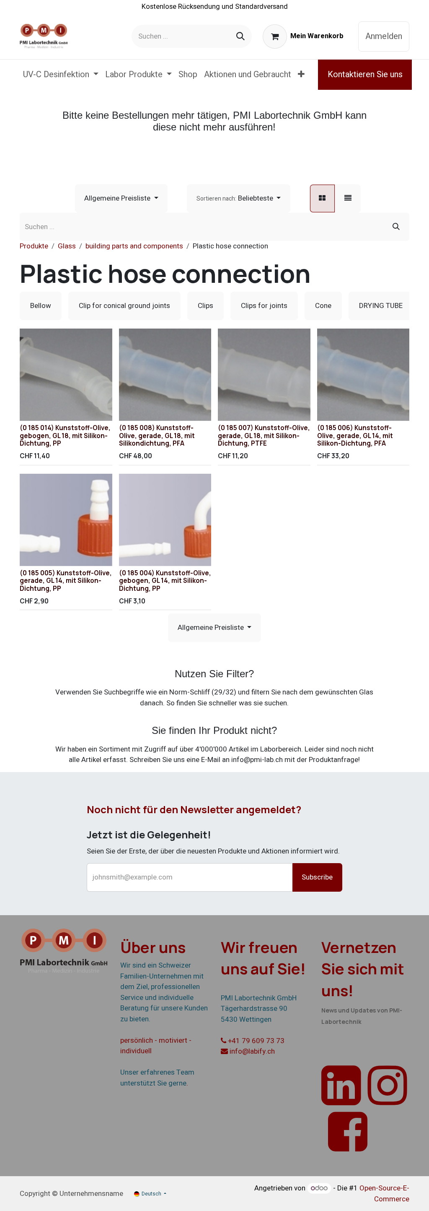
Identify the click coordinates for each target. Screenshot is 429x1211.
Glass (67, 246)
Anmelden (383, 36)
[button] (238, 198)
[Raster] (322, 198)
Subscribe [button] (317, 877)
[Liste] (348, 198)
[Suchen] (240, 36)
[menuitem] (61, 74)
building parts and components (134, 246)
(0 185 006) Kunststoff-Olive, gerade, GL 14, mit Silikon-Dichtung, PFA (355, 435)
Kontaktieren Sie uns (365, 74)
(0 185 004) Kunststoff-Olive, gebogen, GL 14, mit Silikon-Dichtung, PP (165, 580)
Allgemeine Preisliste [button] (118, 198)
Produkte (34, 246)
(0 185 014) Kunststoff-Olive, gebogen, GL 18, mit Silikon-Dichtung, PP (65, 435)
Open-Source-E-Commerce (384, 1193)
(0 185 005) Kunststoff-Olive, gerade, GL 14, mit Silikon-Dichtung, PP (66, 580)
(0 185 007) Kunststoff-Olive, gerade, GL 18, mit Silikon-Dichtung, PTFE (264, 435)
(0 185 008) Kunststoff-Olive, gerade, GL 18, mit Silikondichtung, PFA (157, 435)
